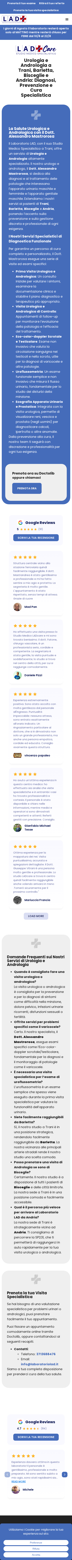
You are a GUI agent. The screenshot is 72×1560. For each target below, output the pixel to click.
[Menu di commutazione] (67, 19)
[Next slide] (64, 1474)
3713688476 (46, 1354)
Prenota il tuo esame (21, 3)
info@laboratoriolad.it (39, 1364)
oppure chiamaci (26, 477)
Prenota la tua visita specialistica (36, 10)
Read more (19, 1481)
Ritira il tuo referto (51, 3)
